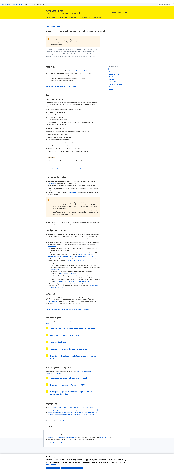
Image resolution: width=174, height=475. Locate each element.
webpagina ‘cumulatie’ (51, 301)
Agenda (125, 12)
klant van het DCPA (104, 437)
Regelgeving (112, 86)
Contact (111, 89)
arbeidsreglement (52, 183)
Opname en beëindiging (114, 74)
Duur (110, 71)
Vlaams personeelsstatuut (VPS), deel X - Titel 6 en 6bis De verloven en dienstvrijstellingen (71, 407)
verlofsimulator (52, 246)
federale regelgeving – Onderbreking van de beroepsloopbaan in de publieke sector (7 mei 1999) (72, 410)
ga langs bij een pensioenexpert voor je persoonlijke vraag (78, 256)
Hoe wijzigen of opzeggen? (115, 84)
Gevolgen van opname (114, 76)
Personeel (6, 4)
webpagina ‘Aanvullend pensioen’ (75, 260)
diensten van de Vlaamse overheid (78, 71)
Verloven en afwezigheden (16, 4)
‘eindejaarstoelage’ (73, 273)
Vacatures (114, 12)
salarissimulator (55, 269)
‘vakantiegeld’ (63, 273)
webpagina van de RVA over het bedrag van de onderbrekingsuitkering (72, 281)
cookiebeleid (53, 464)
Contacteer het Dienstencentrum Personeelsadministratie (62, 437)
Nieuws (119, 12)
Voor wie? (111, 69)
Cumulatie (111, 79)
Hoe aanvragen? (113, 81)
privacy (47, 464)
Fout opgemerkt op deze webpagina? (56, 442)
